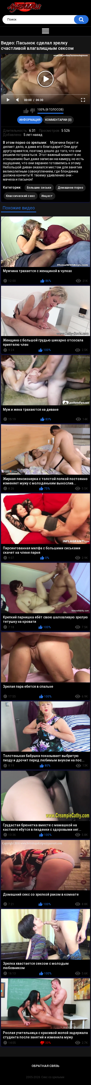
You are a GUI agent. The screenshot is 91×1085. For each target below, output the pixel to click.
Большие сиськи (39, 187)
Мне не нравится (32, 110)
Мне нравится (26, 110)
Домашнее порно (70, 187)
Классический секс (20, 196)
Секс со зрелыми (52, 1077)
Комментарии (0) (58, 120)
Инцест (47, 196)
